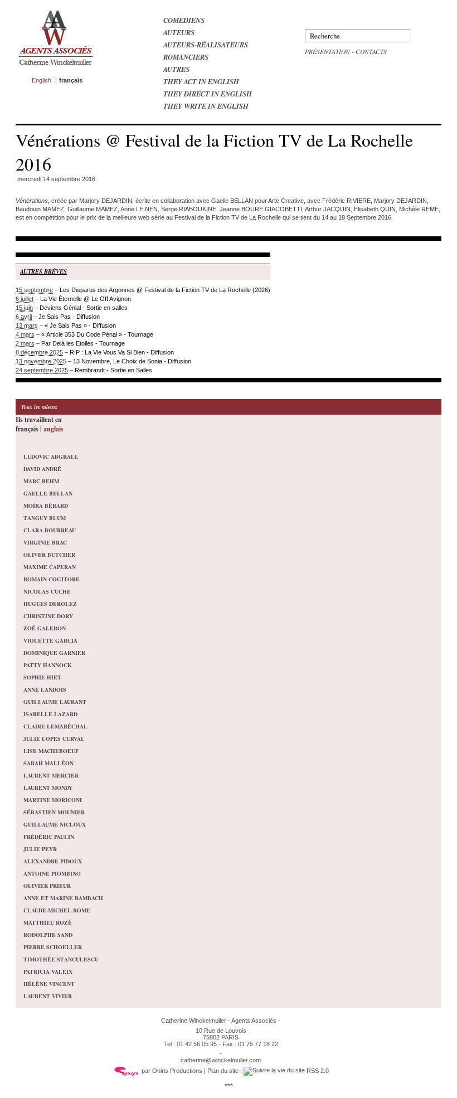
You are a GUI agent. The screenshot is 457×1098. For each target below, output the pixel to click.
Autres (176, 69)
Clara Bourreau (49, 530)
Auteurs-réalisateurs (205, 45)
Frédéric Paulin (48, 836)
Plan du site (223, 1070)
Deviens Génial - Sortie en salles (84, 307)
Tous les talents (39, 407)
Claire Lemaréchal (55, 726)
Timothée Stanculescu (61, 959)
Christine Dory (48, 616)
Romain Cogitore (51, 579)
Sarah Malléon (48, 763)
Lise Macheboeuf (51, 751)
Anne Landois (44, 689)
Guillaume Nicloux (54, 824)
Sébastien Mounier (54, 812)
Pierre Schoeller (52, 947)
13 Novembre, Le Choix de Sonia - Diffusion (132, 361)
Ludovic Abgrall (51, 456)
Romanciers (185, 57)
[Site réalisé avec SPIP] (126, 1070)
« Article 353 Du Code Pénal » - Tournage (97, 334)
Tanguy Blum (44, 518)
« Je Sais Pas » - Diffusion (80, 325)
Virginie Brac (45, 542)
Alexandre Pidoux (52, 861)
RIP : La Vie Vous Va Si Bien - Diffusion (122, 352)
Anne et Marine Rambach (63, 898)
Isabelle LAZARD (50, 714)
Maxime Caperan (49, 567)
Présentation (327, 51)
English (41, 80)
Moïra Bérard (45, 505)
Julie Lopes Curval (54, 738)
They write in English (206, 106)
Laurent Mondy (47, 787)
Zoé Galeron (44, 628)
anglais (53, 429)
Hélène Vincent (49, 984)
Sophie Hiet (42, 677)
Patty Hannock (47, 665)
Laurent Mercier (51, 775)
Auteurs (179, 32)
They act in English (201, 81)
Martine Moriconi (52, 800)
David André (42, 469)
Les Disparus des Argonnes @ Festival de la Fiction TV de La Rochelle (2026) (165, 289)
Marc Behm (41, 481)
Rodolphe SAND (47, 935)
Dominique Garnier (54, 653)
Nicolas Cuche (47, 591)
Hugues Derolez (50, 604)
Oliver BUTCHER (49, 554)
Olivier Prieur (47, 886)
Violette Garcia (50, 640)
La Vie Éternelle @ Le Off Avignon (85, 298)
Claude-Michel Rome (56, 910)
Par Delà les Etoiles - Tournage (83, 343)
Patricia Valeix (47, 971)
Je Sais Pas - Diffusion (69, 316)
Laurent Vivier (47, 996)
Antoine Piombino (52, 873)
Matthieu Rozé (47, 922)
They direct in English (207, 94)
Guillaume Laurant (54, 702)
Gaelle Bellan (47, 493)
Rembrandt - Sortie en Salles (113, 370)
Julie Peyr (40, 849)
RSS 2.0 (317, 1070)
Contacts (371, 51)
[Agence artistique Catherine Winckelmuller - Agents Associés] (55, 67)
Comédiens (184, 20)
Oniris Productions (177, 1070)
